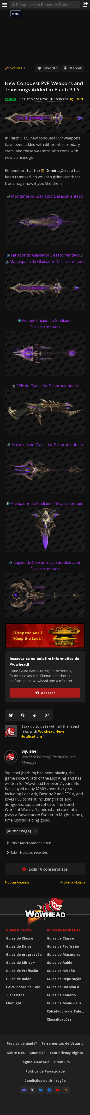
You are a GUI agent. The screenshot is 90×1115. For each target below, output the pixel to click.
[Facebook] (23, 715)
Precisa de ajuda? (22, 1043)
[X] (32, 1090)
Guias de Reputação (64, 978)
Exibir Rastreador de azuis (31, 843)
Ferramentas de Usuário (63, 1043)
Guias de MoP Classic (66, 930)
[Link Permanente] (47, 715)
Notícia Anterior (17, 882)
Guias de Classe (19, 938)
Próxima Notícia (72, 882)
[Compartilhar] (85, 5)
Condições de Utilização (45, 1080)
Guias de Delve (18, 946)
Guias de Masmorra (63, 954)
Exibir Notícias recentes (29, 852)
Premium (62, 1062)
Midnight (14, 1003)
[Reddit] (35, 715)
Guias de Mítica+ (20, 962)
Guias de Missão (61, 970)
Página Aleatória (34, 1062)
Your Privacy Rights (66, 1052)
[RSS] (66, 1090)
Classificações (59, 1019)
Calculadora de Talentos (25, 987)
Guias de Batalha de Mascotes (66, 987)
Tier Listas (15, 995)
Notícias (16, 68)
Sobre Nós (16, 1052)
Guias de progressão (24, 954)
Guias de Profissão (22, 970)
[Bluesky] (11, 715)
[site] (11, 731)
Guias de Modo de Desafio (66, 1003)
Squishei (76, 99)
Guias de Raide (18, 978)
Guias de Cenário (61, 995)
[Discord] (24, 1090)
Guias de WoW (19, 930)
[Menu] (5, 5)
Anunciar (37, 1052)
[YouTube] (57, 1090)
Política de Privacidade (45, 1071)
